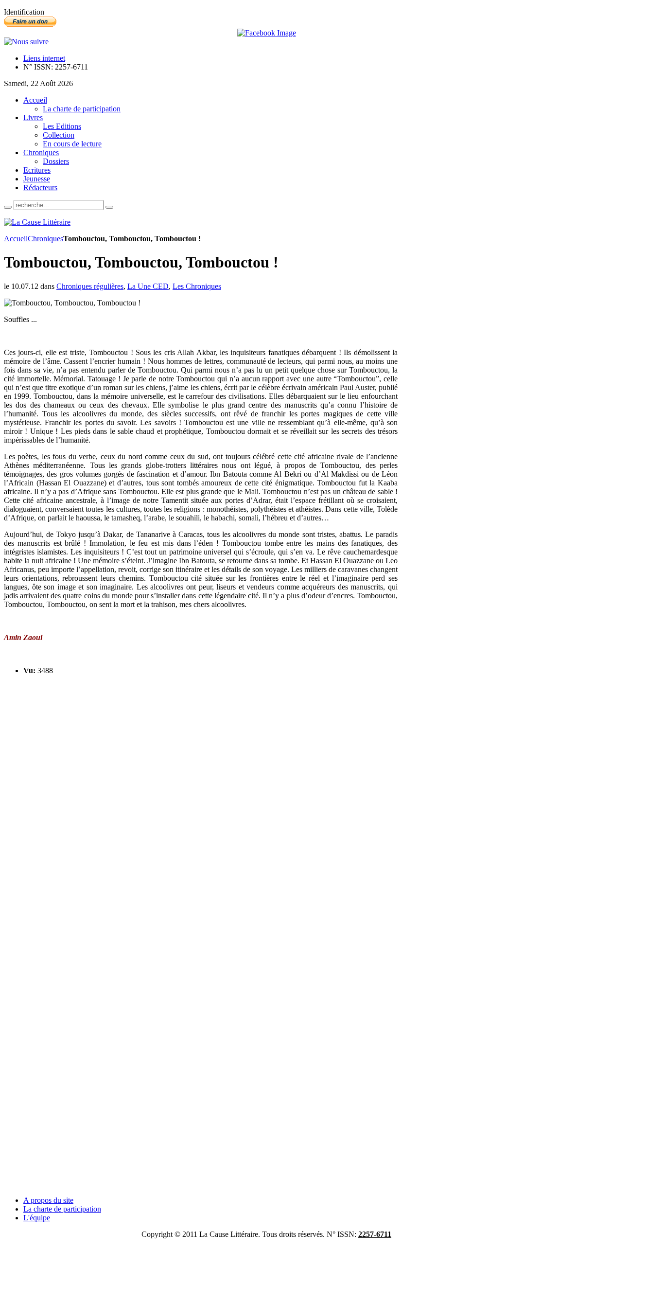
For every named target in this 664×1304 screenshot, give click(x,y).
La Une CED (148, 286)
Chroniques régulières (89, 286)
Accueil (16, 238)
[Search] (8, 207)
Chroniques (45, 238)
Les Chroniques (197, 286)
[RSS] (26, 41)
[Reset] (109, 207)
